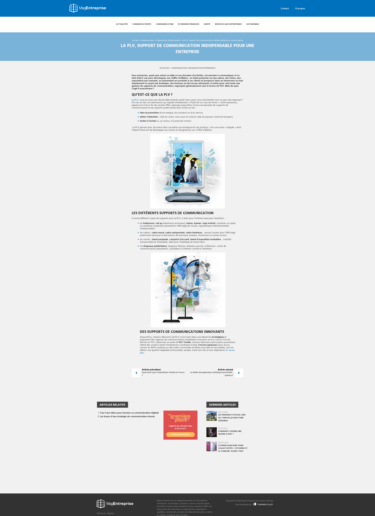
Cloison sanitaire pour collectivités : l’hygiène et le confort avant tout (233, 448)
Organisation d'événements (168, 40)
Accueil (135, 40)
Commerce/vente (141, 24)
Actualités (122, 24)
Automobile (252, 24)
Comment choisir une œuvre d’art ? (230, 433)
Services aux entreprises (228, 24)
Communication (164, 24)
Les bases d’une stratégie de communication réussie (127, 417)
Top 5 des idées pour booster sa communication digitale (129, 413)
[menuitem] (285, 9)
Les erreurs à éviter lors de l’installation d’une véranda (232, 417)
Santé (207, 24)
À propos (300, 9)
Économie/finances (188, 24)
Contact (285, 9)
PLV (137, 100)
